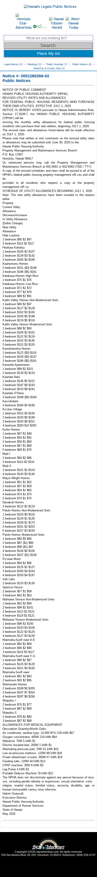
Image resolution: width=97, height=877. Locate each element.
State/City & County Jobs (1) (49, 68)
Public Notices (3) (82, 64)
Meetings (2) (34, 64)
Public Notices (16, 80)
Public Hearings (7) (56, 64)
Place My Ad (48, 53)
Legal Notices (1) (13, 64)
